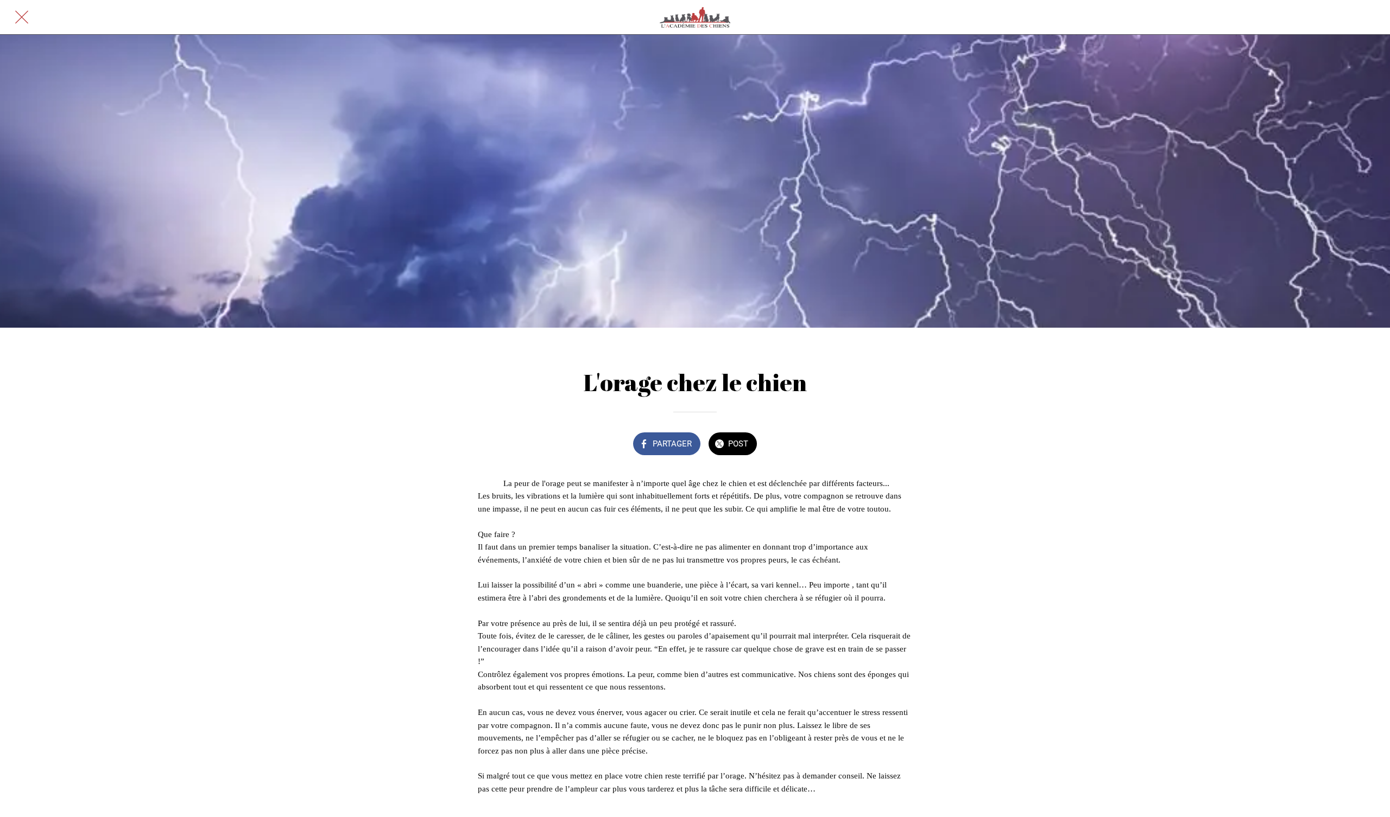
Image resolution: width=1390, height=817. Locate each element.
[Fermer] (21, 17)
